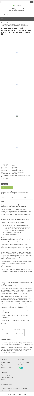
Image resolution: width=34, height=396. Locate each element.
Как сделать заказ (6, 362)
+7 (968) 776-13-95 (17, 8)
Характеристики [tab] (16, 198)
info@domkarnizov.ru (25, 365)
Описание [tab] (6, 198)
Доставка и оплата (6, 367)
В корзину (5, 184)
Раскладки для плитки (12, 192)
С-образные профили (23, 192)
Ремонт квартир (5, 375)
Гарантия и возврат (6, 365)
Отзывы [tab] (27, 198)
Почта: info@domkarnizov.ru (16, 10)
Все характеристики (6, 177)
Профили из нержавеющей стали (9, 193)
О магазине (4, 372)
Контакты (3, 370)
